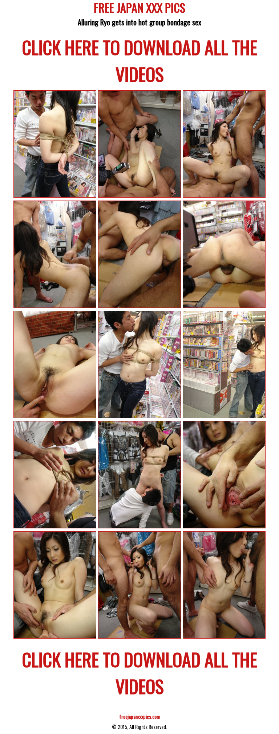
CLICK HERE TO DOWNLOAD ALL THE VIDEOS (139, 60)
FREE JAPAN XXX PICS (139, 9)
